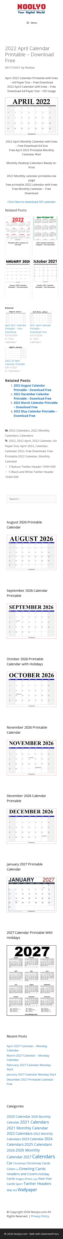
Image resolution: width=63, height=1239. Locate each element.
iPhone (28, 1178)
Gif (17, 1169)
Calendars (26, 435)
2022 (12, 441)
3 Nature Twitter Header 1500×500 (32, 467)
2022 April (24, 441)
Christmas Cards (38, 1163)
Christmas (19, 1163)
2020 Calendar (19, 1116)
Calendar (41, 446)
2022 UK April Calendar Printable (15, 362)
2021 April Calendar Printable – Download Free (40, 329)
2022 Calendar (42, 441)
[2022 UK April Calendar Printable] (16, 353)
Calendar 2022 (15, 451)
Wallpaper (27, 1189)
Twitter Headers (37, 1183)
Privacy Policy (40, 1216)
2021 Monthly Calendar (27, 1128)
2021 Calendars (34, 1122)
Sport (19, 1184)
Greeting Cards (32, 1168)
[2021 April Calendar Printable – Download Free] (40, 317)
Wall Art (12, 1190)
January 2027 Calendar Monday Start (31, 1074)
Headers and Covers (22, 1174)
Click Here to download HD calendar (32, 202)
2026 (11, 1150)
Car (9, 1162)
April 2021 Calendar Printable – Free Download (15, 329)
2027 (27, 1156)
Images (20, 1178)
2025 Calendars (38, 1144)
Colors (11, 1169)
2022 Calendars (19, 430)
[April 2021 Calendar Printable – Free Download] (16, 317)
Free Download (36, 451)
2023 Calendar (33, 1139)
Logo (35, 1179)
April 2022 (27, 446)
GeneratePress (50, 1233)
